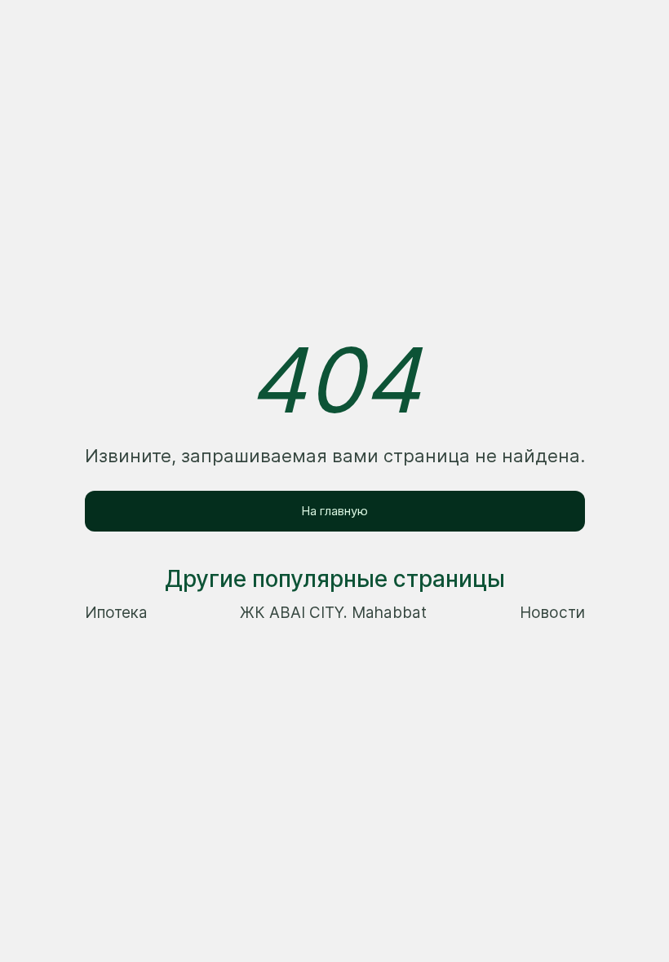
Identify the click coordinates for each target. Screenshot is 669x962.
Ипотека (116, 612)
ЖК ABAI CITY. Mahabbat (333, 612)
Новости (552, 612)
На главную (334, 511)
